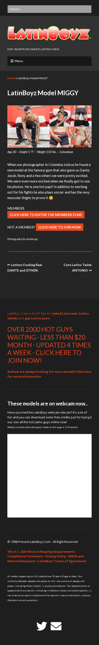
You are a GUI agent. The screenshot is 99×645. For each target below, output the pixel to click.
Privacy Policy (55, 556)
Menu (19, 61)
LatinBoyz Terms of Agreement (62, 561)
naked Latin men (65, 313)
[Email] (56, 626)
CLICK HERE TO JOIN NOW (59, 227)
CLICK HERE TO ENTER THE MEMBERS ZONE (46, 215)
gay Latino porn (37, 318)
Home (11, 78)
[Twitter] (41, 626)
